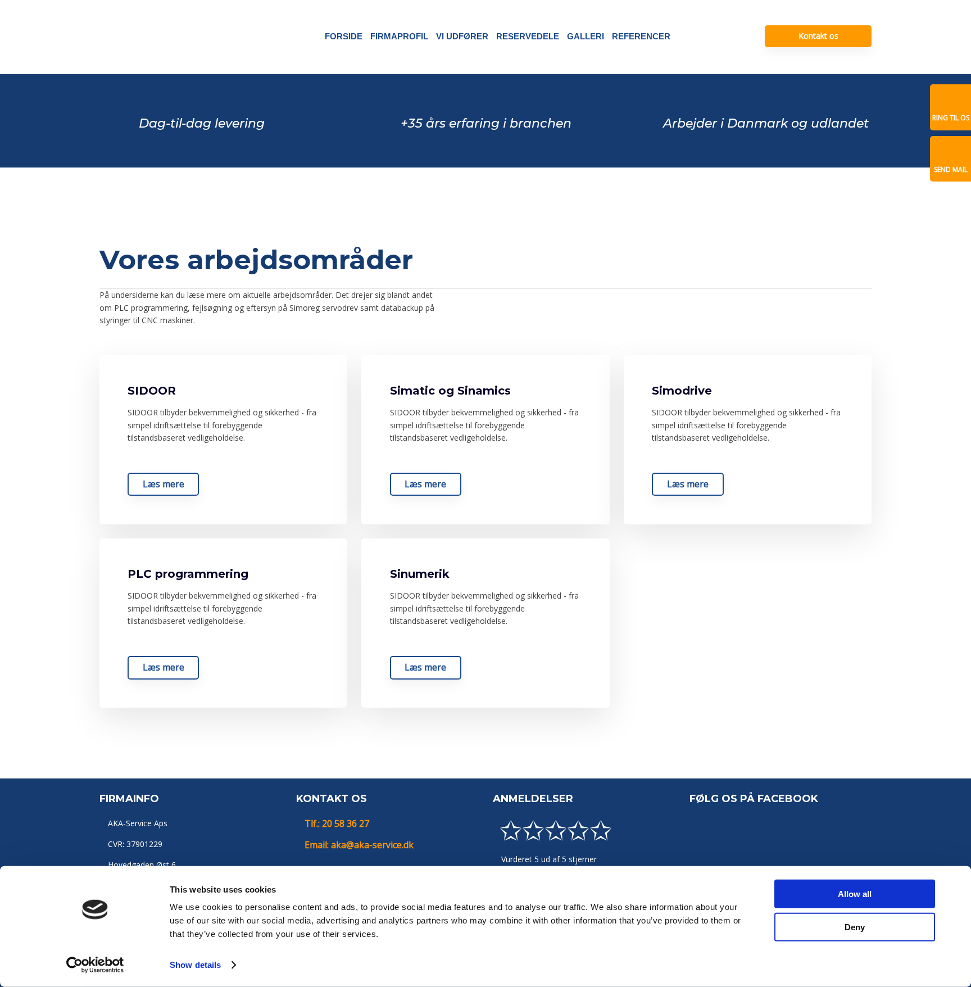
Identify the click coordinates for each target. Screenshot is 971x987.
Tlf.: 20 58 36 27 (337, 823)
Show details (195, 965)
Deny (855, 926)
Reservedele (527, 36)
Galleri (585, 36)
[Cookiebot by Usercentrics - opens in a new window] (95, 965)
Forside (343, 36)
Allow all (855, 894)
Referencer (641, 36)
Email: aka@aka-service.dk (359, 845)
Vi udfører (462, 36)
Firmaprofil (399, 36)
